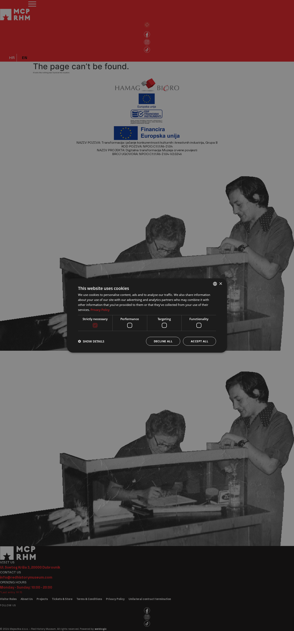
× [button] (220, 283)
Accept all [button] (199, 341)
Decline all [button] (163, 341)
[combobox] (215, 284)
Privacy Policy (100, 309)
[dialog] (147, 315)
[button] (91, 341)
